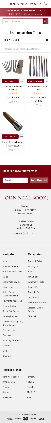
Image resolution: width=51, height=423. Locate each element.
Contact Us (8, 345)
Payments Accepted (12, 300)
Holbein (30, 381)
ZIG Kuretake (9, 381)
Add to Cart (10, 81)
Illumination (33, 287)
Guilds (5, 276)
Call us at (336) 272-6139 (25, 233)
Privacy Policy (9, 305)
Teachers (7, 335)
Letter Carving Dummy (12, 141)
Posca (6, 387)
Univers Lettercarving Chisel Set (13, 88)
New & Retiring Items (38, 302)
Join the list (39, 180)
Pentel (30, 387)
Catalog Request (10, 316)
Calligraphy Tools (36, 281)
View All (30, 397)
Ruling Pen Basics (11, 311)
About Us (7, 261)
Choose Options (35, 81)
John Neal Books (11, 376)
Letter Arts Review (12, 281)
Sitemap (7, 355)
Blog (5, 350)
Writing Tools (34, 266)
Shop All (32, 316)
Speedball (7, 397)
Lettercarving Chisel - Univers (38, 88)
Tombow (31, 376)
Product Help (9, 330)
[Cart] (46, 4)
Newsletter (8, 287)
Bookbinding (34, 292)
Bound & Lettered (11, 266)
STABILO (31, 392)
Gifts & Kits (33, 297)
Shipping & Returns (12, 340)
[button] (47, 40)
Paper (31, 271)
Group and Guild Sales (13, 271)
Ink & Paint (33, 276)
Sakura (6, 392)
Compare (21, 81)
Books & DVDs (35, 261)
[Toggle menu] (4, 4)
